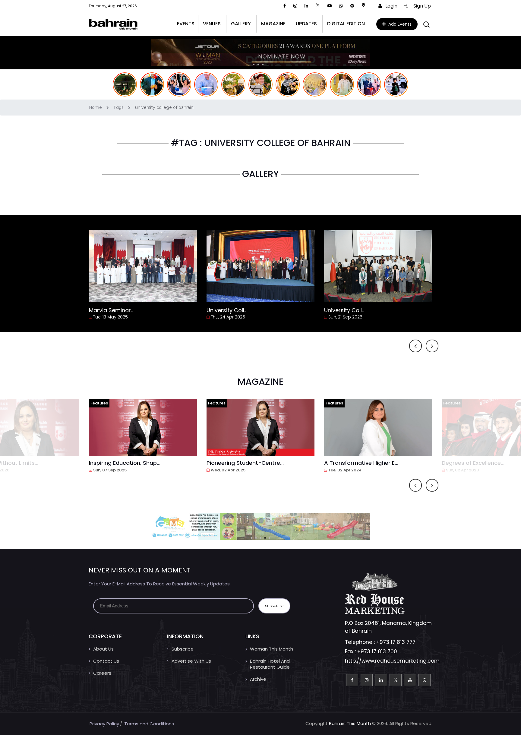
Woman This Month (271, 649)
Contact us (106, 661)
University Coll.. (226, 310)
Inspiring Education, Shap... (124, 463)
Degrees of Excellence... (473, 463)
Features (99, 403)
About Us (103, 649)
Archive (258, 679)
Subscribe (183, 649)
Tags (119, 107)
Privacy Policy (104, 724)
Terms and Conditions (149, 724)
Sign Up (420, 5)
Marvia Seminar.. (111, 310)
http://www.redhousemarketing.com (392, 660)
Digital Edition (346, 23)
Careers (102, 673)
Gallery (241, 23)
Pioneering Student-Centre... (245, 463)
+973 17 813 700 (377, 651)
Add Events (399, 24)
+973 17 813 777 (395, 642)
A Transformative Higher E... (361, 463)
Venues (212, 23)
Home (96, 107)
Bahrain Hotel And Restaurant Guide (270, 664)
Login (389, 5)
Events (185, 23)
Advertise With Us (191, 661)
